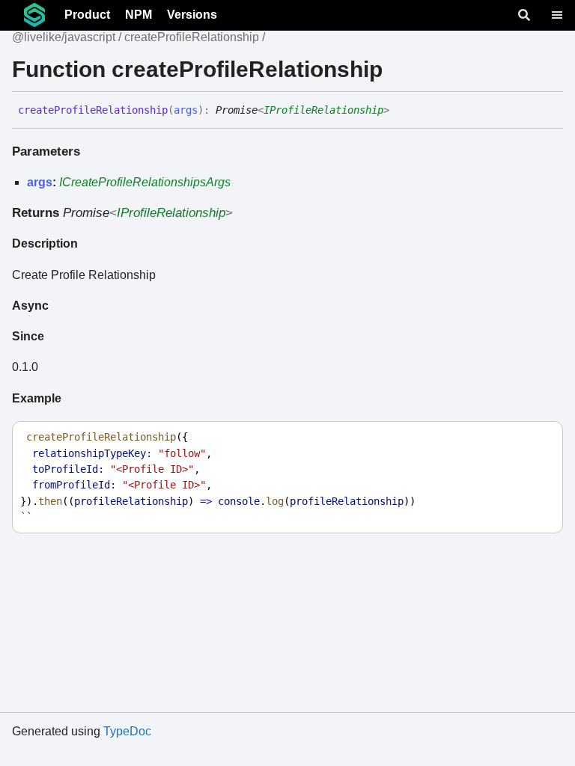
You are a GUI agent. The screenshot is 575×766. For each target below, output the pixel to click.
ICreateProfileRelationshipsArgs (145, 182)
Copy (537, 437)
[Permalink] (400, 110)
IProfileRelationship (323, 110)
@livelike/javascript (63, 37)
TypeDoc (127, 731)
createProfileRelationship (191, 37)
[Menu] (557, 15)
